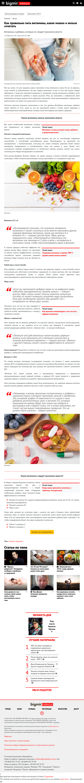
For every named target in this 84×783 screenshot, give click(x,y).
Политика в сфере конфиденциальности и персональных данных (29, 745)
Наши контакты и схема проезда (16, 741)
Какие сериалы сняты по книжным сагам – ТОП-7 (44, 658)
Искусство (62, 709)
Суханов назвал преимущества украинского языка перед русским (44, 679)
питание (11, 541)
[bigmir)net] (12, 3)
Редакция (8, 736)
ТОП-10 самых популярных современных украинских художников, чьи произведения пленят (43, 649)
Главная (7, 18)
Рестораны (46, 709)
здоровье (19, 541)
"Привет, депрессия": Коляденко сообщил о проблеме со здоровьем (13, 570)
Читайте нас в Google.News (42, 532)
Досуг (15, 18)
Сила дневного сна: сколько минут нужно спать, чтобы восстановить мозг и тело (12, 596)
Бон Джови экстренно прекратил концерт (39, 594)
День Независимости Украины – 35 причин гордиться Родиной (44, 665)
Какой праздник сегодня (14, 14)
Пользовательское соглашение (16, 749)
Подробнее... (49, 776)
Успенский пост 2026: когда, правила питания (65, 569)
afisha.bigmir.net (54, 726)
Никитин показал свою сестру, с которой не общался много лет (43, 672)
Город (7, 709)
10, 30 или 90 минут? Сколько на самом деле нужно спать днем (40, 569)
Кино (19, 709)
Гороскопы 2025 (34, 14)
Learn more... (65, 779)
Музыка (31, 709)
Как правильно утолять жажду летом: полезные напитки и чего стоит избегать (66, 595)
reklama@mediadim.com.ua (45, 759)
